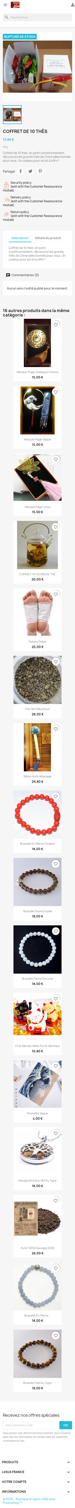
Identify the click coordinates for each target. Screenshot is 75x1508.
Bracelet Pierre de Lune (37, 978)
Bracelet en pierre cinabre (37, 843)
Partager (20, 171)
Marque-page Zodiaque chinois (37, 372)
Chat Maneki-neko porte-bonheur (37, 1046)
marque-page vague (37, 439)
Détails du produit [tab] (48, 238)
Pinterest (40, 171)
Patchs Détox (38, 641)
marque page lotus (37, 507)
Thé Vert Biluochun (37, 709)
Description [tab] (20, 238)
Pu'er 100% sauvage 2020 (37, 1248)
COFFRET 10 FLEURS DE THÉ (37, 574)
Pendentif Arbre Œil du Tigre (38, 1180)
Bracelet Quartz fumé (37, 911)
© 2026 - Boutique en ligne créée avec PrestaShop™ (29, 1501)
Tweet (30, 171)
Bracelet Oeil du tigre (37, 1383)
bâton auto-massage (38, 776)
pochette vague (37, 1113)
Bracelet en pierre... (37, 1315)
